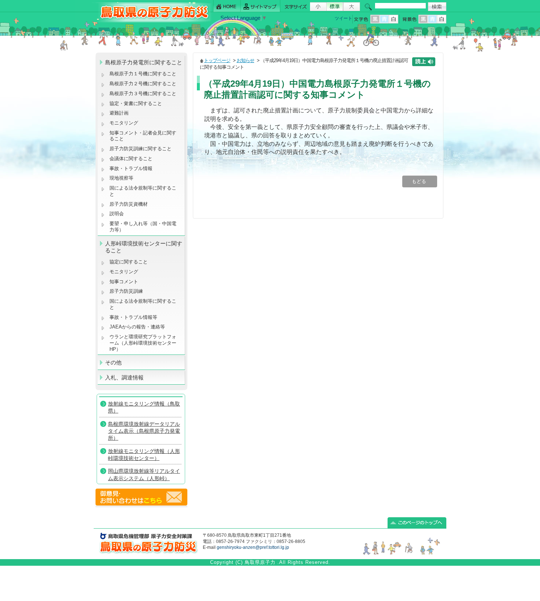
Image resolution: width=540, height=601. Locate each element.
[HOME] (227, 6)
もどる (420, 181)
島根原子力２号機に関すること (142, 83)
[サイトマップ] (260, 6)
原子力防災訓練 (126, 291)
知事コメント (123, 281)
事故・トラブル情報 (132, 168)
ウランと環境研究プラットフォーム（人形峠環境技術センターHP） (142, 343)
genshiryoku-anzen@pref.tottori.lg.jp (253, 547)
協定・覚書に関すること (135, 103)
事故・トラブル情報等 (134, 317)
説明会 (116, 213)
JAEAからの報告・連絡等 (137, 327)
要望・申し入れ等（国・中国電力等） (142, 227)
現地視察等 (121, 178)
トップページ (217, 60)
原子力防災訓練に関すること (140, 148)
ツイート (343, 18)
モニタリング (123, 123)
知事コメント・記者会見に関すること (142, 136)
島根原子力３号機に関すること (142, 93)
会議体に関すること (130, 158)
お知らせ (245, 60)
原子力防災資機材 (128, 204)
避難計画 (119, 113)
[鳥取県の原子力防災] (152, 21)
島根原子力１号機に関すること (142, 73)
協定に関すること (128, 261)
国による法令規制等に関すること (142, 191)
